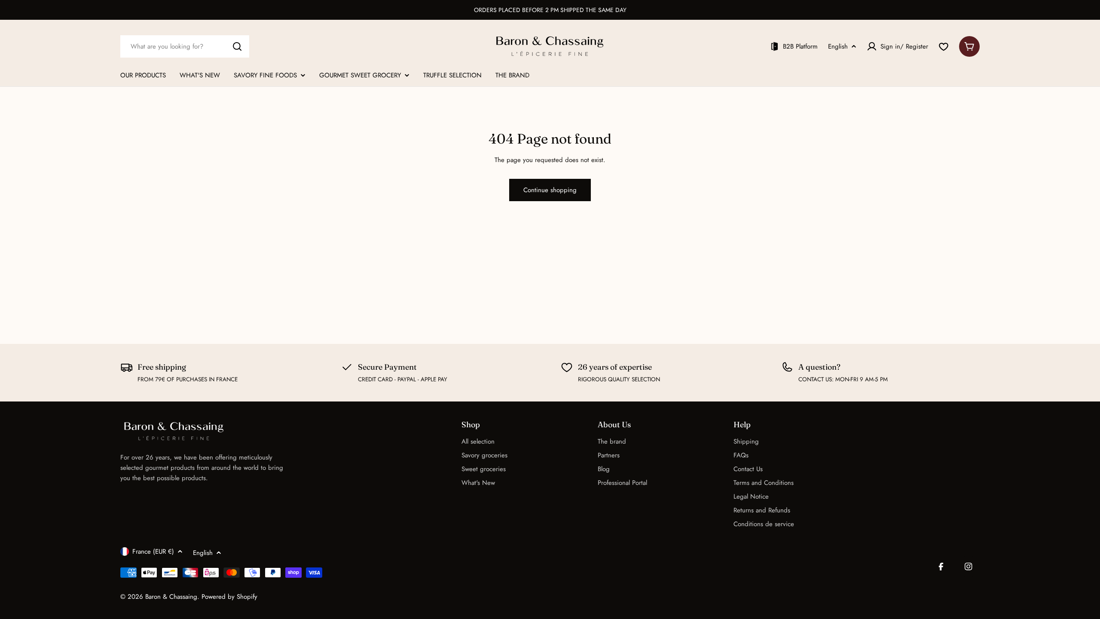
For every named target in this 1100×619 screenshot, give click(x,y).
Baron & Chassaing (171, 596)
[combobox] (184, 46)
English (838, 46)
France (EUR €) (153, 551)
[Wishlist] (943, 46)
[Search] (237, 46)
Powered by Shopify (229, 596)
